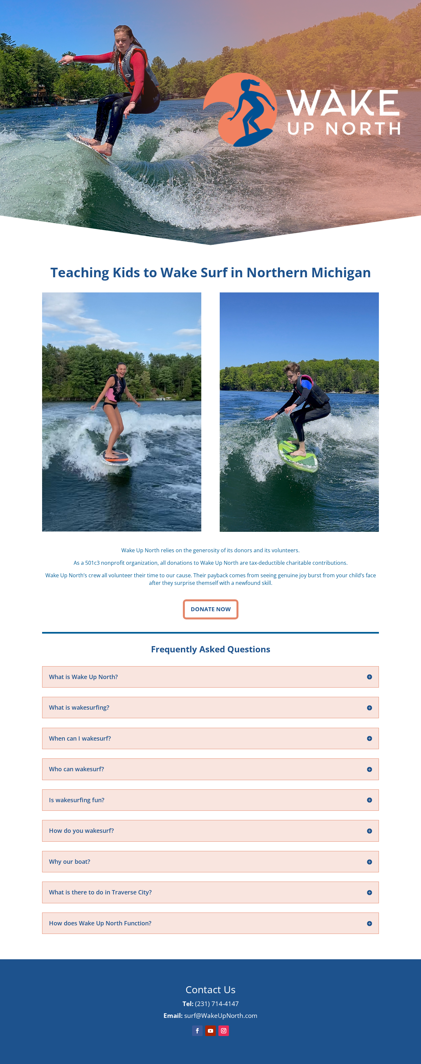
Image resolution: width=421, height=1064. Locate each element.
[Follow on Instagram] (223, 1030)
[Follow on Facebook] (197, 1030)
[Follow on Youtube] (210, 1030)
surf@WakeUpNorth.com (221, 1015)
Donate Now (211, 609)
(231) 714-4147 (217, 1003)
